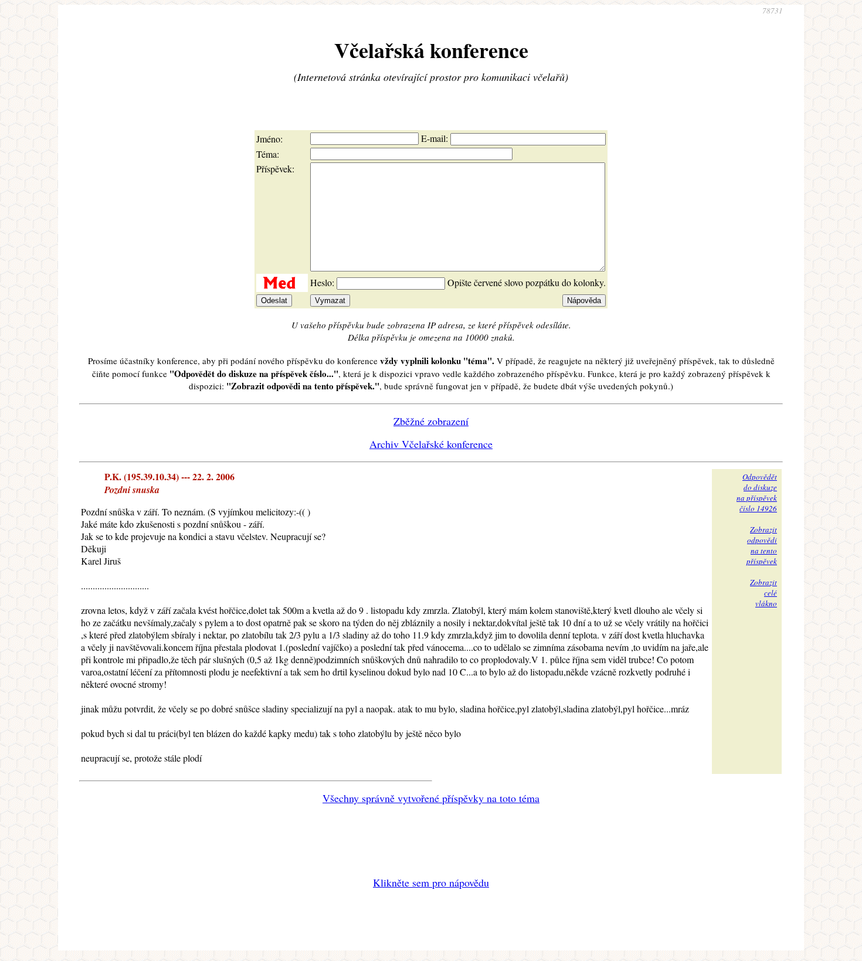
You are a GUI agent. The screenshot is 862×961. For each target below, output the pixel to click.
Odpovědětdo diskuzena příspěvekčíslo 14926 (757, 492)
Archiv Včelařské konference (431, 444)
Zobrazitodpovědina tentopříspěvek (761, 545)
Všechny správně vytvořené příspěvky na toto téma (431, 798)
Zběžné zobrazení (431, 421)
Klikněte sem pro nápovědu (431, 882)
